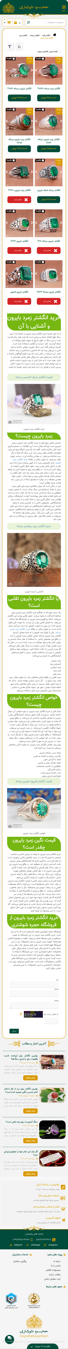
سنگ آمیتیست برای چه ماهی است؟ (22, 1122)
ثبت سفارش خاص (52, 1279)
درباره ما (57, 1261)
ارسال (14, 1031)
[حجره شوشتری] (34, 7)
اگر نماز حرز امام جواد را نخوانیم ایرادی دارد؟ (21, 1153)
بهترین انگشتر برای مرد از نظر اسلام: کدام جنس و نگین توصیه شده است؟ (21, 1090)
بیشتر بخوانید (30, 1077)
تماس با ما (56, 1266)
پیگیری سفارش (20, 1261)
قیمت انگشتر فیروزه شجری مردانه (33, 781)
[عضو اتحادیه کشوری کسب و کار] (11, 1300)
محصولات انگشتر (53, 1270)
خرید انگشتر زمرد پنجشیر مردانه (33, 526)
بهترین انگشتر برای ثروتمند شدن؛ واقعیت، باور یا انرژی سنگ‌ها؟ (21, 1057)
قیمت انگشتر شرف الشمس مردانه (33, 377)
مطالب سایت (55, 1274)
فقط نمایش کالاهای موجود (47, 51)
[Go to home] (54, 35)
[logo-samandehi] (34, 1300)
